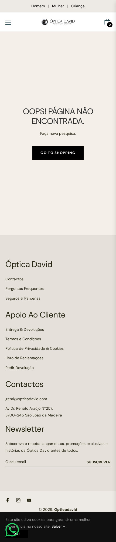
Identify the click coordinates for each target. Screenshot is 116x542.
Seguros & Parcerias (22, 298)
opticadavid (65, 509)
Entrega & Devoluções (24, 329)
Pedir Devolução (19, 367)
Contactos (14, 279)
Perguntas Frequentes (24, 288)
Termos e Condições (23, 338)
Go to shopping (57, 152)
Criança (78, 6)
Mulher (58, 6)
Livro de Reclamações (24, 357)
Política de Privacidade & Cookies (34, 348)
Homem (38, 6)
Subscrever (99, 462)
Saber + (58, 526)
